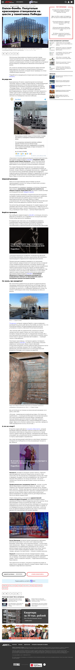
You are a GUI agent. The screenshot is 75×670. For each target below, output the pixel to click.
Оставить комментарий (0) (37, 574)
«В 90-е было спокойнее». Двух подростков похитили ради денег (63, 58)
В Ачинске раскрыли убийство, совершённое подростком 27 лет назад (61, 29)
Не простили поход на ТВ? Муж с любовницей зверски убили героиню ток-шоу (61, 11)
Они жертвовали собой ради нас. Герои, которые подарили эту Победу (16, 604)
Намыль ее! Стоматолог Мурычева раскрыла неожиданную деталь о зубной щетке (64, 48)
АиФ (35, 50)
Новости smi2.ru (7, 640)
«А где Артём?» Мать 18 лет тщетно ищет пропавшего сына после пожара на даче (64, 53)
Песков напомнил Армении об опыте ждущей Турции (63, 76)
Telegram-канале (29, 192)
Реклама (20, 644)
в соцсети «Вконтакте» (33, 429)
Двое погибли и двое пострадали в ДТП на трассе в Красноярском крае (61, 17)
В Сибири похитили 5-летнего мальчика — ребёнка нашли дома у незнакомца (61, 35)
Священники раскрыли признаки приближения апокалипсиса (63, 91)
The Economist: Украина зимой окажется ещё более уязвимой (62, 81)
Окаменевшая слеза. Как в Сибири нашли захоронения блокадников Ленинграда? (39, 604)
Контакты (14, 644)
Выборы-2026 (27, 644)
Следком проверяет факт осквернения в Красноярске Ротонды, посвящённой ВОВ (27, 245)
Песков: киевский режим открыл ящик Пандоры (62, 86)
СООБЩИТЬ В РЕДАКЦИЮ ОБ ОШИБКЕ (40, 644)
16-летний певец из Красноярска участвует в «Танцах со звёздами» (29, 462)
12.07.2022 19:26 (5, 6)
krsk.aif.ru (12, 76)
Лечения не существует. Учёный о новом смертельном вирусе (63, 63)
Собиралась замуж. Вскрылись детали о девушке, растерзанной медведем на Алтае (63, 68)
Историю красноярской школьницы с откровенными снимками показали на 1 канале (26, 529)
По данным (12, 323)
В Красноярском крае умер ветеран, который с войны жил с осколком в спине (38, 600)
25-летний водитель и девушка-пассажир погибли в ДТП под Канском (61, 23)
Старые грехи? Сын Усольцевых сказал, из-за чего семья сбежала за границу (64, 44)
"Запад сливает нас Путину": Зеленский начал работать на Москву (62, 96)
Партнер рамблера (24, 664)
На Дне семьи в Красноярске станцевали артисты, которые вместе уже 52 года (15, 600)
